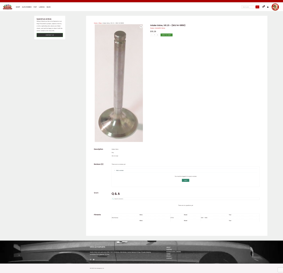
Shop (18, 7)
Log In (185, 180)
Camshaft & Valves (160, 28)
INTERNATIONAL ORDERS (173, 251)
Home (95, 23)
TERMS (168, 254)
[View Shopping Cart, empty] (262, 7)
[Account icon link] (268, 7)
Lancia (42, 7)
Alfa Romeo (27, 7)
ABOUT (168, 247)
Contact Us (50, 35)
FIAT (35, 7)
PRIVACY (168, 256)
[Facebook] (93, 259)
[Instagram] (90, 259)
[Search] (257, 6)
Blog (49, 7)
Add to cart (166, 35)
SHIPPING (169, 249)
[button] (141, 26)
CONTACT (169, 258)
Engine (152, 28)
